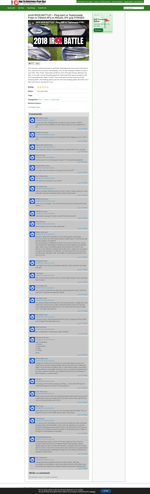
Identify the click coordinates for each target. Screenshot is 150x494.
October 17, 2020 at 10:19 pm (45, 120)
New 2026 (11, 8)
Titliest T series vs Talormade (48, 100)
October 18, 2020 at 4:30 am (45, 439)
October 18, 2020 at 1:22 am (45, 275)
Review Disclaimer (117, 1)
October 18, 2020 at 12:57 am (45, 234)
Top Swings (31, 8)
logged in (41, 477)
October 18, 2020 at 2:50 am (45, 360)
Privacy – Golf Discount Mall (102, 1)
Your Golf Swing (138, 1)
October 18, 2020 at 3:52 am (45, 408)
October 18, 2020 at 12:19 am (45, 213)
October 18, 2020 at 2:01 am (45, 300)
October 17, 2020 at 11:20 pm (45, 178)
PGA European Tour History (85, 1)
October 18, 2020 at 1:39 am (45, 288)
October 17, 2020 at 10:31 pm (45, 134)
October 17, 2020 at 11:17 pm (45, 168)
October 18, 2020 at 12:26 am (45, 224)
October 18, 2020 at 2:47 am (45, 339)
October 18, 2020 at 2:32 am (45, 329)
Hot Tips (21, 8)
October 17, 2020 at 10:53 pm (45, 147)
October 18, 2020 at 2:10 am (45, 317)
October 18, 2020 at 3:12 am (45, 381)
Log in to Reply (82, 129)
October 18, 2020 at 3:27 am (45, 393)
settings (92, 492)
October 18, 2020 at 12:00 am (45, 201)
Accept (106, 491)
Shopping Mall (128, 1)
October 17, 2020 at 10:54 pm (45, 157)
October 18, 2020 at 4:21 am (45, 420)
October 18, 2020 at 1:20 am (45, 263)
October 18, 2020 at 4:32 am (45, 459)
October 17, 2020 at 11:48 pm (45, 188)
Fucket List (42, 8)
